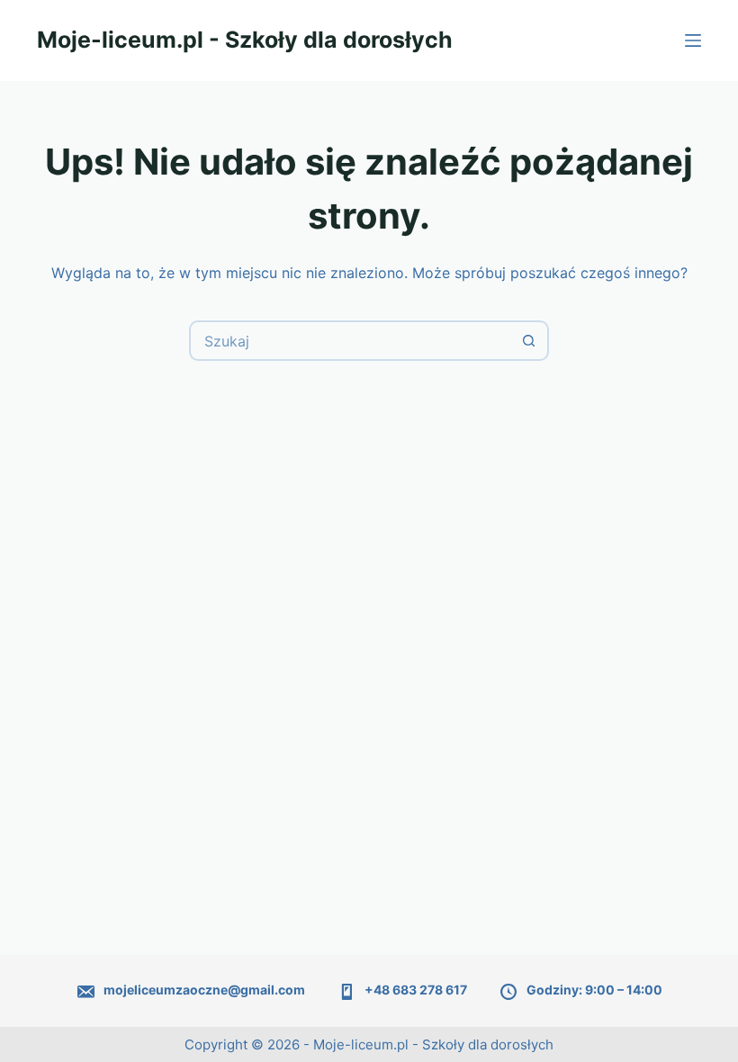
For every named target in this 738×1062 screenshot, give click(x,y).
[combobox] (350, 340)
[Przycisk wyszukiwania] (528, 340)
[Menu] (693, 40)
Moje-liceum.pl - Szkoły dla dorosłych (245, 39)
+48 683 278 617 (415, 989)
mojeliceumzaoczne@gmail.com (204, 989)
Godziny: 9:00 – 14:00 (594, 989)
